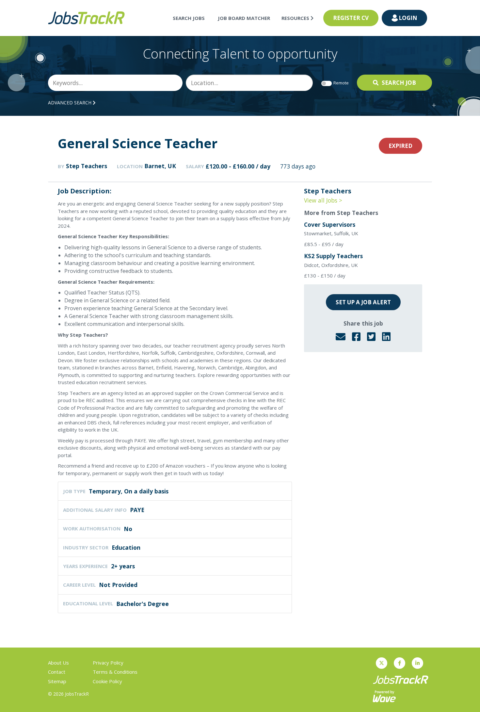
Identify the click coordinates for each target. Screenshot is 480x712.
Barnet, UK (160, 166)
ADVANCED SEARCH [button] (70, 102)
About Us (58, 662)
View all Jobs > (323, 200)
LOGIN (408, 18)
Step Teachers (86, 166)
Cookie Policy (107, 681)
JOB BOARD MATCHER (244, 18)
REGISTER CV (351, 18)
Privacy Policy (108, 662)
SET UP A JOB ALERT (363, 302)
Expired (400, 146)
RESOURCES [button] (296, 18)
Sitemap (57, 681)
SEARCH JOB (399, 82)
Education (126, 547)
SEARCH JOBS (189, 18)
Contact (56, 671)
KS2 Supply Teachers (333, 256)
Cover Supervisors (329, 224)
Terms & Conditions (115, 671)
